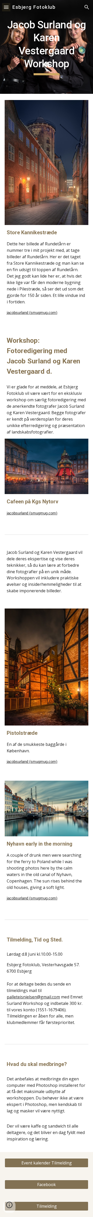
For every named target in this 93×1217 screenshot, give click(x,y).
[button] (6, 7)
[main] (46, 46)
